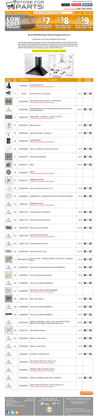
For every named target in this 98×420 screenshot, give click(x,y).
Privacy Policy (11, 400)
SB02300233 (23, 125)
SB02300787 (23, 157)
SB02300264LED (24, 259)
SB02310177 (23, 165)
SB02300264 (23, 133)
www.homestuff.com (79, 403)
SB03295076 (23, 172)
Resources (10, 404)
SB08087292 (23, 117)
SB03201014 (23, 330)
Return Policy (28, 400)
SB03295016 (23, 275)
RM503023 (23, 86)
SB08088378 (23, 196)
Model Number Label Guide (15, 406)
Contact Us (10, 399)
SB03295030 (23, 291)
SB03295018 (23, 188)
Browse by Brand (22, 13)
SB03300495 (23, 101)
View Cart (87, 13)
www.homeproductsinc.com (78, 401)
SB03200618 (23, 149)
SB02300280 (23, 141)
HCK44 (23, 94)
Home (9, 13)
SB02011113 (23, 299)
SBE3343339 (23, 251)
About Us (30, 399)
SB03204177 (23, 180)
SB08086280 (23, 314)
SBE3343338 (23, 228)
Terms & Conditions (13, 402)
